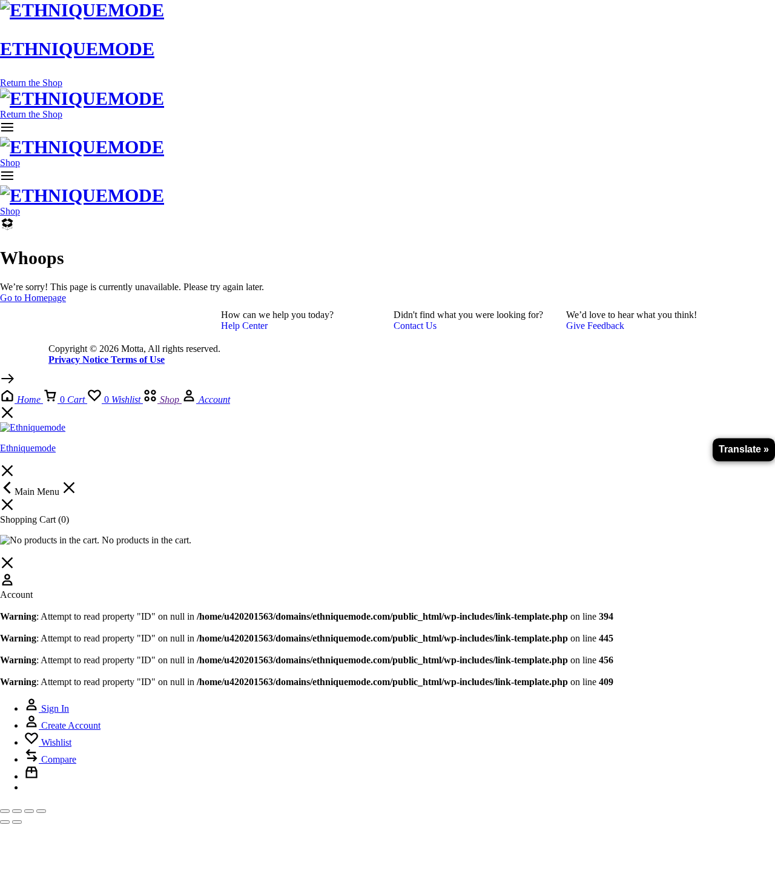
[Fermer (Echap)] (41, 811)
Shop (10, 162)
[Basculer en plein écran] (17, 811)
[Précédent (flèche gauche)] (5, 822)
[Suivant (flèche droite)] (17, 822)
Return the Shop (31, 83)
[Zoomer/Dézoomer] (5, 811)
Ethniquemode (77, 49)
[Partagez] (29, 811)
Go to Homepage (33, 298)
